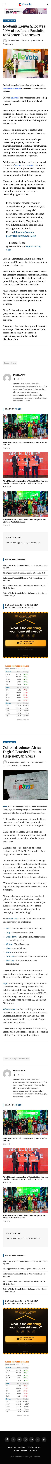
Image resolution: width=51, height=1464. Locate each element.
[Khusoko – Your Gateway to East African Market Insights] (25, 4)
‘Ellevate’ (14, 98)
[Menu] (3, 4)
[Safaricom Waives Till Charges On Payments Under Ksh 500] (25, 427)
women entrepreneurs (12, 88)
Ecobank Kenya (10, 363)
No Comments (38, 41)
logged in (21, 543)
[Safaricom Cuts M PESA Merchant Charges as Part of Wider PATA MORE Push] (25, 504)
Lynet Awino (14, 41)
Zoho (5, 806)
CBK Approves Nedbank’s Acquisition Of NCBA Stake (24, 573)
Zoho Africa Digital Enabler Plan (16, 1059)
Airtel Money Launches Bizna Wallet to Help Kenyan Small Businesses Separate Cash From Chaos (25, 482)
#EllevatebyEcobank (23, 232)
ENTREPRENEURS (9, 21)
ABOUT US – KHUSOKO (17, 1447)
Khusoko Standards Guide (25, 1451)
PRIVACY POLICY (34, 1447)
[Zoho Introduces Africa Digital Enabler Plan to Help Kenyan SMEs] (25, 785)
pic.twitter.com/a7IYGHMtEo (21, 235)
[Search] (47, 4)
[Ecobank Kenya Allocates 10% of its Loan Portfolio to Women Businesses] (25, 63)
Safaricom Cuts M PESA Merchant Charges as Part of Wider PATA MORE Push (24, 521)
